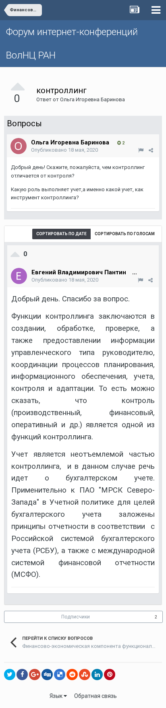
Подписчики (75, 617)
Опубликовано (64, 150)
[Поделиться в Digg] (47, 674)
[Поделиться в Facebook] (22, 674)
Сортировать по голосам (125, 234)
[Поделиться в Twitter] (9, 674)
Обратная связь (95, 696)
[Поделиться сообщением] (151, 150)
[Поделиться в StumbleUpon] (84, 674)
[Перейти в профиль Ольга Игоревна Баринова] (18, 146)
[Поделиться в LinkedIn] (97, 674)
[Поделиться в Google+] (34, 674)
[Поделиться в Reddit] (72, 674)
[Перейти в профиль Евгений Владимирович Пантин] (19, 276)
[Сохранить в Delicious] (59, 674)
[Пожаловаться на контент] (140, 150)
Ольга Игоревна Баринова (92, 99)
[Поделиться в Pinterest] (109, 674)
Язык (57, 696)
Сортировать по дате (61, 234)
